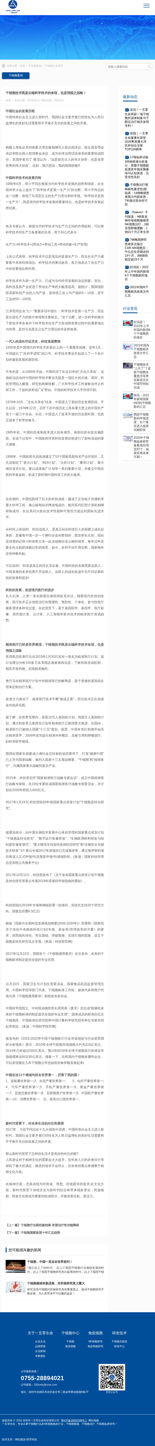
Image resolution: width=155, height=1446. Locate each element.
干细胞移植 (72, 1423)
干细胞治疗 (88, 1423)
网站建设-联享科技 (26, 1439)
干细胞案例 (34, 65)
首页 (22, 65)
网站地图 (93, 1420)
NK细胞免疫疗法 (53, 1423)
